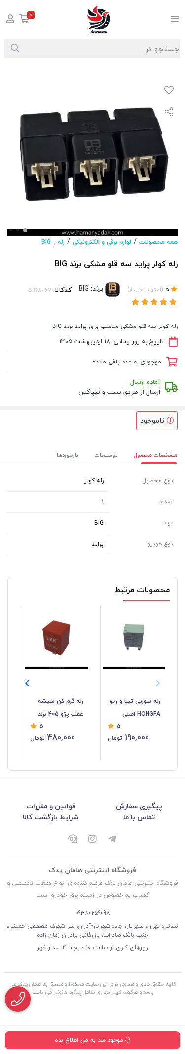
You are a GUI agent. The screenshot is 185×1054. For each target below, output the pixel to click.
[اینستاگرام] (93, 839)
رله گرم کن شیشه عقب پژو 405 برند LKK (60, 708)
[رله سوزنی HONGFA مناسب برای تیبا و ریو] (134, 637)
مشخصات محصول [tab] (155, 455)
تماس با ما (139, 817)
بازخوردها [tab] (67, 455)
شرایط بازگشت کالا (50, 817)
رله (61, 242)
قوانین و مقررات (50, 806)
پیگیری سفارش (139, 806)
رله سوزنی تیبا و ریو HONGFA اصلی (135, 707)
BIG (46, 242)
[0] (24, 20)
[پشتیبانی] (73, 839)
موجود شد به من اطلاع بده (90, 1040)
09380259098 (92, 913)
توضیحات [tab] (106, 455)
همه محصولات (158, 242)
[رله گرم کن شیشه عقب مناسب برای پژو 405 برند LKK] (56, 637)
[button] (27, 683)
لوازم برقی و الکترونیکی (102, 242)
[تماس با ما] (18, 999)
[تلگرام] (112, 839)
